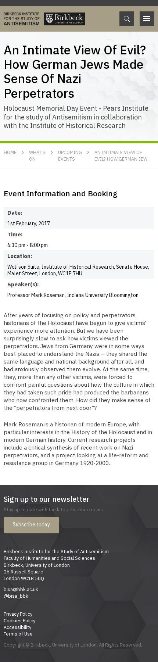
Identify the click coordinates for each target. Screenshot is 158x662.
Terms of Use (18, 634)
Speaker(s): (21, 284)
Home (10, 152)
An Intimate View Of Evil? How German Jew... (122, 155)
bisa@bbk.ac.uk (21, 589)
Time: (15, 234)
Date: (14, 212)
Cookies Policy (19, 620)
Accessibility (17, 627)
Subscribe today (31, 524)
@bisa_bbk (16, 596)
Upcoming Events (70, 155)
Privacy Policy (18, 614)
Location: (19, 256)
